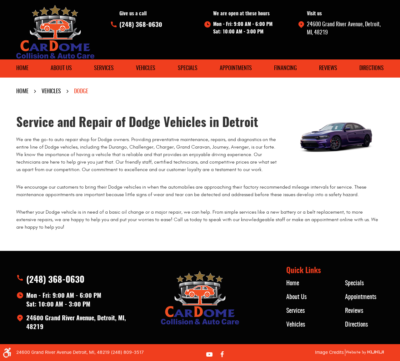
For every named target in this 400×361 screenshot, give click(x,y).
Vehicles (145, 68)
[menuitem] (22, 68)
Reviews (328, 68)
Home (22, 68)
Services (104, 68)
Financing (285, 68)
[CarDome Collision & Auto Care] (55, 31)
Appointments (236, 68)
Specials (188, 68)
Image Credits (329, 352)
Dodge (81, 91)
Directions (371, 68)
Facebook (222, 354)
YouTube (209, 354)
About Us (61, 68)
